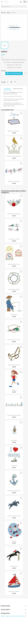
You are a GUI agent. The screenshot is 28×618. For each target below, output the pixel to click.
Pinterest (15, 82)
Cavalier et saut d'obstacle (14, 516)
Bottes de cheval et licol (14, 365)
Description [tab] (7, 88)
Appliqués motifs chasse (14, 264)
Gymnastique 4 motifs (14, 239)
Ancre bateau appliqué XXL (14, 490)
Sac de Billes (14, 440)
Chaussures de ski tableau (14, 415)
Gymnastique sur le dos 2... (14, 339)
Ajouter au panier (14, 73)
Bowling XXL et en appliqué (14, 214)
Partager (7, 82)
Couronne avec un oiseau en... (14, 156)
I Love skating (14, 465)
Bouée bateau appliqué (14, 289)
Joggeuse (14, 390)
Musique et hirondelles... (14, 181)
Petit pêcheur (14, 314)
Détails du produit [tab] (18, 88)
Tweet (11, 82)
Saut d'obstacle (14, 566)
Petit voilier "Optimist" (14, 591)
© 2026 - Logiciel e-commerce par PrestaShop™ (13, 616)
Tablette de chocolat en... (14, 131)
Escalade (14, 541)
